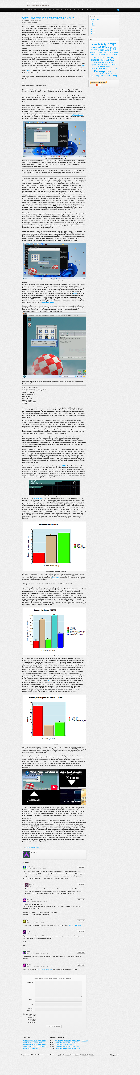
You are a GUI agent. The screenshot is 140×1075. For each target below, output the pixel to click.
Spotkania (81, 9)
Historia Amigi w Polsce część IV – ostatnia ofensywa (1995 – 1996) (71, 1040)
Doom (107, 49)
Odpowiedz (81, 867)
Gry (57, 9)
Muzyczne (110, 62)
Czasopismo (94, 49)
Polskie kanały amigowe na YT (30, 1048)
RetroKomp (110, 72)
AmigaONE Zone (37, 3)
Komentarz (30, 982)
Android (110, 47)
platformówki (101, 66)
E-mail (31, 1004)
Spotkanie (102, 74)
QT (116, 68)
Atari (115, 47)
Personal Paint (113, 64)
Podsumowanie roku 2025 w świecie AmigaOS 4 (35, 1040)
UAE (114, 74)
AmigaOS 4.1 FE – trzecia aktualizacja (32, 1042)
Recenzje (99, 71)
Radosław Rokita (66, 1055)
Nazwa (31, 999)
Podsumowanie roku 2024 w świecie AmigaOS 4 (35, 1044)
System (51, 9)
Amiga (112, 44)
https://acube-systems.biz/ (45, 969)
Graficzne (100, 58)
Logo (99, 62)
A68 (60, 1055)
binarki (28, 70)
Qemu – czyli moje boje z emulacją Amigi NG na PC (48, 17)
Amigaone (94, 47)
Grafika (108, 58)
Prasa (113, 68)
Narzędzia (64, 9)
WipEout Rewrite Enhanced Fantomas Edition (34, 1046)
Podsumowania (97, 68)
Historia (73, 9)
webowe (109, 76)
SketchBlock (95, 74)
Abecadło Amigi (33, 9)
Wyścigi (115, 76)
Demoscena (102, 49)
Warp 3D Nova (101, 76)
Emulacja (44, 9)
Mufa (28, 20)
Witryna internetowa (29, 1009)
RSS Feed (118, 10)
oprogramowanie (99, 64)
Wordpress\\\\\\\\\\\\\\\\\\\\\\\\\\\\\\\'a (84, 1055)
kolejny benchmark (39, 498)
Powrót (23, 9)
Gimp (94, 58)
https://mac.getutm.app (74, 925)
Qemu (38, 847)
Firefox (114, 55)
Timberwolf (109, 74)
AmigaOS (27, 847)
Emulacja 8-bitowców (104, 51)
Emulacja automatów (112, 52)
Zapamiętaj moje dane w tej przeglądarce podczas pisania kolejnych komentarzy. (31, 1018)
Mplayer (104, 62)
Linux (95, 62)
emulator (108, 55)
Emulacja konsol (98, 55)
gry (112, 57)
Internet (113, 60)
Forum (95, 9)
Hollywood (104, 60)
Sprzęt (89, 9)
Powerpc (108, 68)
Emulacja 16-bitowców (98, 53)
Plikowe (108, 66)
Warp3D (92, 75)
